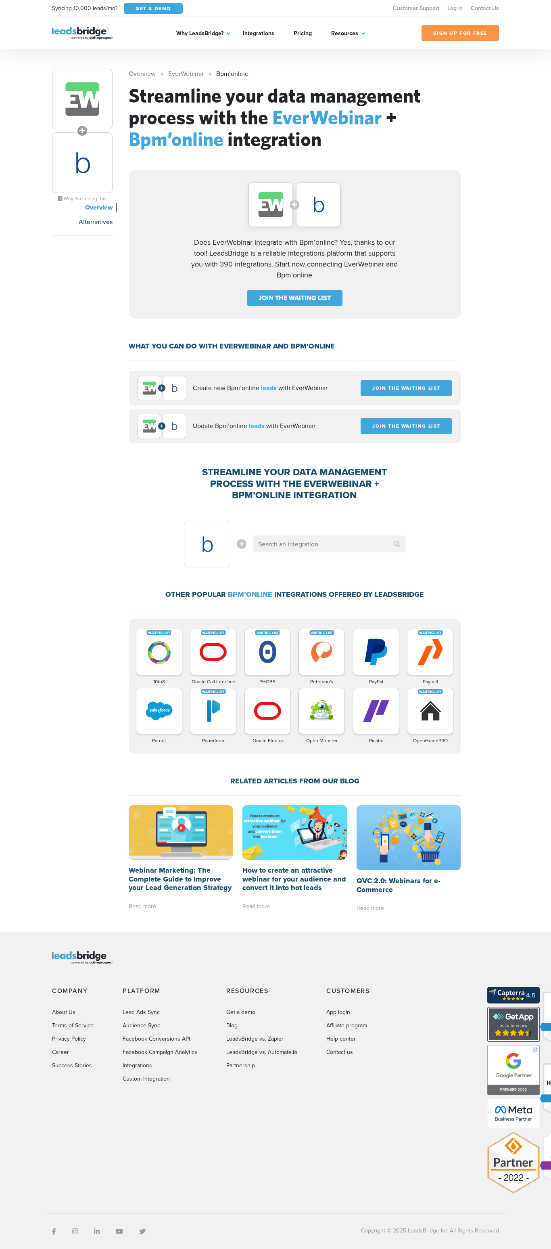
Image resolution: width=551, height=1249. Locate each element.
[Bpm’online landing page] (82, 162)
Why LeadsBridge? (199, 33)
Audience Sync (141, 1025)
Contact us (339, 1052)
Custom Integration (146, 1079)
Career (60, 1052)
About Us (63, 1012)
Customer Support (416, 8)
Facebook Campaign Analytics (160, 1052)
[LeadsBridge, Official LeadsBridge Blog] (82, 32)
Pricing (303, 33)
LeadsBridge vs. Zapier (255, 1039)
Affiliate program (346, 1025)
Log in (455, 8)
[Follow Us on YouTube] (119, 1231)
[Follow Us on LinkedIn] (97, 1231)
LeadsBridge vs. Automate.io (261, 1052)
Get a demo (240, 1012)
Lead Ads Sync (141, 1012)
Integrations (258, 33)
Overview (99, 207)
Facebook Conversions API (156, 1039)
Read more (142, 906)
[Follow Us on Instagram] (75, 1231)
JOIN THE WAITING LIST (295, 297)
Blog (232, 1025)
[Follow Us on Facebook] (54, 1231)
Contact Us (485, 8)
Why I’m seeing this (84, 198)
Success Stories (72, 1065)
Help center (341, 1039)
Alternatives (96, 221)
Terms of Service (73, 1025)
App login (338, 1012)
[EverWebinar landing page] (82, 99)
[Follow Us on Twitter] (142, 1231)
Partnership (240, 1065)
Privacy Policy (69, 1039)
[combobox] (329, 543)
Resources (344, 33)
